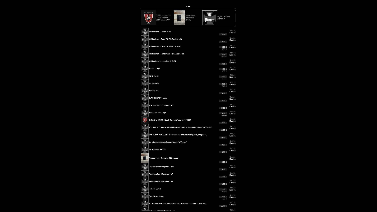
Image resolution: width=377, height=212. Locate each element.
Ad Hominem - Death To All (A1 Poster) (165, 46)
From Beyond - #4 (156, 196)
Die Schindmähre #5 (157, 150)
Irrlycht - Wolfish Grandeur (223, 18)
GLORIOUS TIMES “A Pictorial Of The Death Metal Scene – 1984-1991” (178, 204)
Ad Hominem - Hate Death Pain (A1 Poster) (167, 54)
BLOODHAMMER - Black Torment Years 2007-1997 (163, 18)
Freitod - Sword (155, 189)
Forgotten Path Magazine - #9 (161, 181)
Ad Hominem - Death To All (160, 32)
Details (232, 31)
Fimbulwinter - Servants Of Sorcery (190, 18)
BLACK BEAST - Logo (158, 98)
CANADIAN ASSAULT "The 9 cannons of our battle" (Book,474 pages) (178, 135)
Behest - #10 (154, 83)
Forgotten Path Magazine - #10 (161, 167)
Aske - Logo (154, 76)
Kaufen (232, 33)
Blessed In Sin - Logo (157, 113)
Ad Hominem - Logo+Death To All (162, 61)
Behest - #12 (154, 91)
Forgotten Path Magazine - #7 (161, 174)
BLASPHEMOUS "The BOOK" (161, 105)
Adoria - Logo (154, 69)
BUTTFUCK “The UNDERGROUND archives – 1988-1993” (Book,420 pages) (180, 127)
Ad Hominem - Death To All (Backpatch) (165, 39)
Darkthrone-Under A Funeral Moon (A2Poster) (168, 142)
